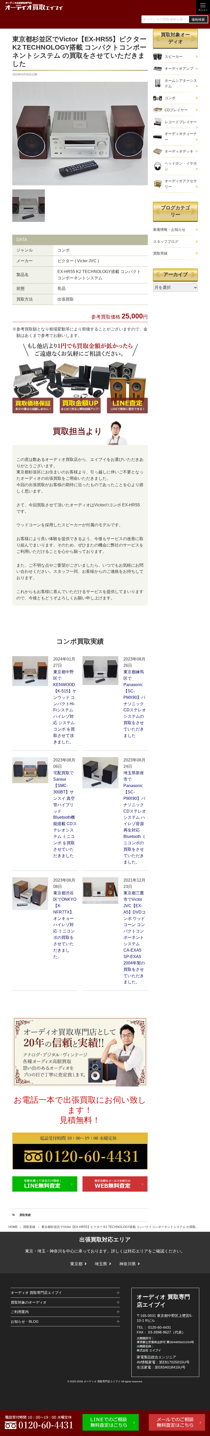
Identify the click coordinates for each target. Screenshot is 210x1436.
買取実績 (29, 1227)
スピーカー (174, 56)
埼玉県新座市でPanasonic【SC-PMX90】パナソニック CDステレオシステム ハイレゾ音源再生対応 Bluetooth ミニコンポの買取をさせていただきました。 (134, 817)
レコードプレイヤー (181, 122)
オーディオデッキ (179, 151)
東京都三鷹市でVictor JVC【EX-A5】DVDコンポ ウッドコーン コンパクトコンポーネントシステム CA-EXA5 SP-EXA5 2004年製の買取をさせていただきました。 (134, 937)
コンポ (170, 98)
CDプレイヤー (176, 110)
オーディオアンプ (179, 68)
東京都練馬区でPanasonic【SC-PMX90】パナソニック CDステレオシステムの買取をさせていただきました (134, 704)
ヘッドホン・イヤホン (181, 166)
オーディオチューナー (181, 136)
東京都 (76, 1264)
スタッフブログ (165, 242)
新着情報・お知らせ (169, 229)
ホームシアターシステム (181, 83)
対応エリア (138, 1251)
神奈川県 (127, 1264)
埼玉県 (101, 1264)
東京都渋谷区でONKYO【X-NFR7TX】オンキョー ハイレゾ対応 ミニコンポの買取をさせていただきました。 (64, 925)
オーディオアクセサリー (181, 184)
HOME (13, 1227)
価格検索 (198, 19)
